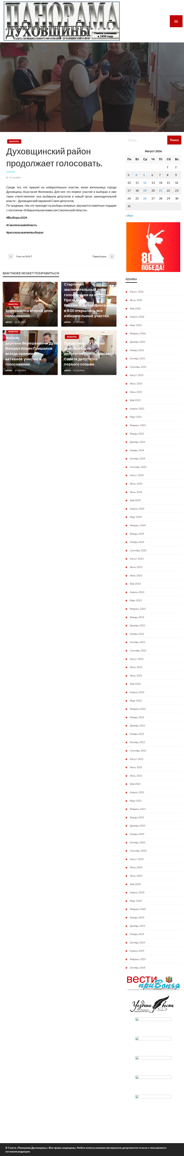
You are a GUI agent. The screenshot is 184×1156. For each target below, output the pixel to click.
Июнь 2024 (136, 492)
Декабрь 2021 (137, 725)
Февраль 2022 (138, 708)
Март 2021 (136, 800)
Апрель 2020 (137, 892)
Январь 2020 (137, 917)
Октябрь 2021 (137, 742)
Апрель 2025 (137, 408)
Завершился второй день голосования (29, 313)
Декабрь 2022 (137, 625)
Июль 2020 (136, 867)
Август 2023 (137, 558)
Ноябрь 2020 (137, 834)
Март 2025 (136, 416)
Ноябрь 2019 (137, 934)
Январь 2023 (137, 617)
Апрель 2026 (137, 316)
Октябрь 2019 (137, 942)
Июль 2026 (136, 300)
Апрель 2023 (137, 592)
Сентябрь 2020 (138, 850)
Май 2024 (135, 500)
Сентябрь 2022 (138, 650)
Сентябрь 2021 (138, 750)
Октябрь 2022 (137, 642)
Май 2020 (135, 884)
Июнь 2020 (136, 875)
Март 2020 (136, 900)
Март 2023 (136, 600)
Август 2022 (137, 659)
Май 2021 (135, 783)
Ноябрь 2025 (137, 350)
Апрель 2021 (137, 792)
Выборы (14, 141)
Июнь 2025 (136, 392)
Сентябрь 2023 (138, 550)
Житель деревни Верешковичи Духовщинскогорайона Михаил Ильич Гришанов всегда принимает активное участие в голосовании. (30, 350)
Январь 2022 (137, 717)
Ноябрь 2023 (137, 542)
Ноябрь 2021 (137, 734)
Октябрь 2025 (137, 358)
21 (160, 190)
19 (144, 190)
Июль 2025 (136, 383)
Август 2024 (137, 475)
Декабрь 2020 (137, 825)
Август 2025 (137, 375)
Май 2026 (135, 308)
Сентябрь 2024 (138, 467)
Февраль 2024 (138, 525)
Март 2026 (136, 325)
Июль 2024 (136, 483)
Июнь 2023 (136, 575)
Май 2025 (135, 400)
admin (9, 322)
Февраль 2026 (138, 333)
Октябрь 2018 (137, 967)
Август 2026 (137, 291)
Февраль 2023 (138, 608)
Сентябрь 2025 (138, 366)
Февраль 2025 (138, 425)
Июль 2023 (136, 567)
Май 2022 (135, 683)
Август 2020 (137, 859)
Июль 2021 (136, 767)
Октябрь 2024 (137, 458)
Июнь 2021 (136, 775)
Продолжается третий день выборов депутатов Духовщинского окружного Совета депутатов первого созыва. (89, 353)
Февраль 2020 (138, 909)
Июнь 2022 (136, 675)
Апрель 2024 (137, 508)
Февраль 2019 (138, 959)
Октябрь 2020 (137, 842)
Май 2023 (135, 583)
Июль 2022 (136, 667)
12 (144, 182)
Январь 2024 (137, 533)
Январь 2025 (137, 433)
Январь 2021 (137, 817)
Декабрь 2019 (137, 925)
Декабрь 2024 (137, 441)
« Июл (129, 215)
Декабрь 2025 (137, 341)
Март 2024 (136, 517)
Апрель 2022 (137, 692)
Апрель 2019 (137, 950)
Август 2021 (137, 759)
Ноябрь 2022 (137, 633)
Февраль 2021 (138, 809)
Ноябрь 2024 (137, 450)
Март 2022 (136, 700)
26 (144, 198)
